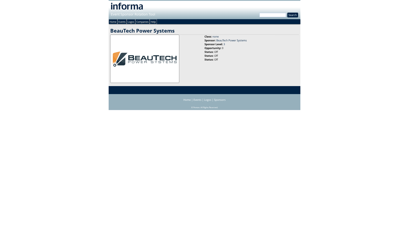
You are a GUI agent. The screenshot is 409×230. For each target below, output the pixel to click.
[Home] (127, 6)
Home (113, 21)
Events (122, 21)
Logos (131, 21)
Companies (142, 21)
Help (153, 21)
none (215, 36)
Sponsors (220, 100)
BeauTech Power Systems (231, 40)
